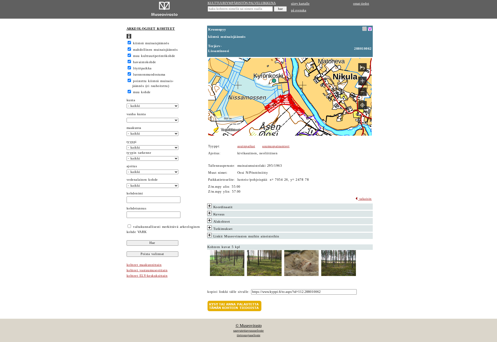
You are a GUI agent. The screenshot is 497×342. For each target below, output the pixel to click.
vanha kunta (136, 114)
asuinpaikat (246, 146)
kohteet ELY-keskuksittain (147, 276)
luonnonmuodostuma (149, 74)
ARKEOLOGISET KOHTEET (151, 29)
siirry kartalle (300, 3)
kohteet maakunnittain (144, 265)
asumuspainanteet (275, 146)
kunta (131, 100)
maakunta (134, 128)
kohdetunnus (137, 208)
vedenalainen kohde (142, 179)
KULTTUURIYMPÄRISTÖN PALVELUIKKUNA (242, 3)
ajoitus (132, 166)
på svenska (298, 10)
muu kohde (142, 92)
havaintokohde (144, 62)
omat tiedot (361, 3)
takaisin (365, 199)
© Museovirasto (249, 325)
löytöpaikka (142, 68)
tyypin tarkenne (139, 153)
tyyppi (132, 142)
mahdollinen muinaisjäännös (155, 50)
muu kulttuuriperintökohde (154, 56)
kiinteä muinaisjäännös (151, 43)
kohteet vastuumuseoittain (147, 270)
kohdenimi (135, 193)
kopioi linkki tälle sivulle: (228, 292)
